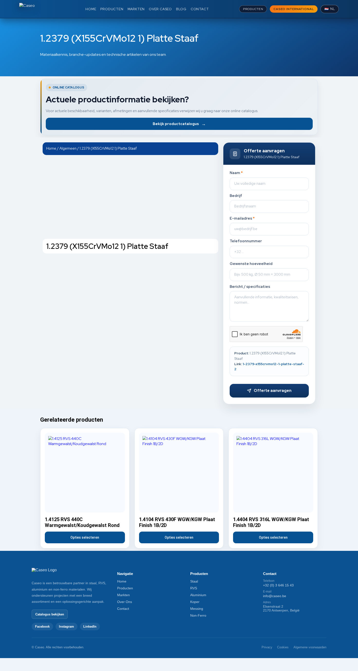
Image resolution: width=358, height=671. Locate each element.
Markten (123, 595)
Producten (125, 588)
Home (51, 148)
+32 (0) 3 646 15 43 (278, 585)
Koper (194, 602)
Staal (194, 581)
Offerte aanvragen (273, 390)
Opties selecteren (84, 537)
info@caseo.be (274, 596)
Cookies (283, 647)
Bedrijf (236, 196)
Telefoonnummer (246, 241)
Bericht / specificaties (250, 286)
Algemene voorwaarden (309, 647)
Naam (236, 173)
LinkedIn (89, 626)
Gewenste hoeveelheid (251, 264)
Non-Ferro (198, 615)
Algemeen (67, 148)
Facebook (42, 626)
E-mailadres (242, 218)
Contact (123, 609)
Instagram (66, 626)
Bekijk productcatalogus (179, 123)
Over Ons (124, 602)
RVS (193, 588)
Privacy (267, 647)
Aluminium (198, 595)
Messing (196, 609)
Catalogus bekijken (49, 614)
